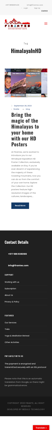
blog (28, 109)
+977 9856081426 (12, 5)
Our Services (10, 322)
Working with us (12, 282)
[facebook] (4, 8)
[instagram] (16, 8)
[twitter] (8, 8)
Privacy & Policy (12, 301)
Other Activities (12, 342)
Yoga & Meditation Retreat (17, 335)
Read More (20, 205)
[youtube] (12, 8)
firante (16, 109)
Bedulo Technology (33, 409)
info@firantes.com (35, 5)
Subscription (10, 288)
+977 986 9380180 (17, 254)
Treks (7, 329)
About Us (9, 295)
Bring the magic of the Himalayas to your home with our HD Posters (25, 129)
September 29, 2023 (23, 105)
